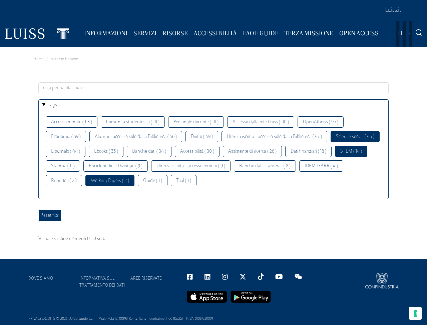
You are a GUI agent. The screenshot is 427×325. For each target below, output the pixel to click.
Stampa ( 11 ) (63, 166)
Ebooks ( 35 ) (106, 151)
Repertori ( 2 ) (64, 180)
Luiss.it (393, 10)
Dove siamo (40, 279)
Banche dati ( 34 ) (149, 151)
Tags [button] (52, 105)
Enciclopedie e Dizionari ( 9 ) (115, 166)
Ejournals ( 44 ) (65, 151)
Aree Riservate (146, 279)
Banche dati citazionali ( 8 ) (265, 166)
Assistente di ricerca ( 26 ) (252, 151)
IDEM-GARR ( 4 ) (321, 166)
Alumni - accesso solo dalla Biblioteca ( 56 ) (136, 136)
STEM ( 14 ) (351, 151)
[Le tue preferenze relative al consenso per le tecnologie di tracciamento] (415, 313)
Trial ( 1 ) (183, 180)
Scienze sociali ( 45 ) (355, 136)
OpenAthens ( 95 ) (320, 122)
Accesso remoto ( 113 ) (71, 122)
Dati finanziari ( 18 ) (308, 151)
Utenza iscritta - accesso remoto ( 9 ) (190, 166)
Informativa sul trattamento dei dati (102, 282)
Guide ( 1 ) (152, 180)
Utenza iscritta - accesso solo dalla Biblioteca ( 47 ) (274, 136)
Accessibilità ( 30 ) (197, 151)
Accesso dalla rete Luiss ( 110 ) (261, 122)
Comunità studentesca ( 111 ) (132, 122)
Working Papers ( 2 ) (110, 180)
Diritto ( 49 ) (202, 136)
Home (38, 59)
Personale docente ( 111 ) (196, 122)
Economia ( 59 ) (66, 136)
